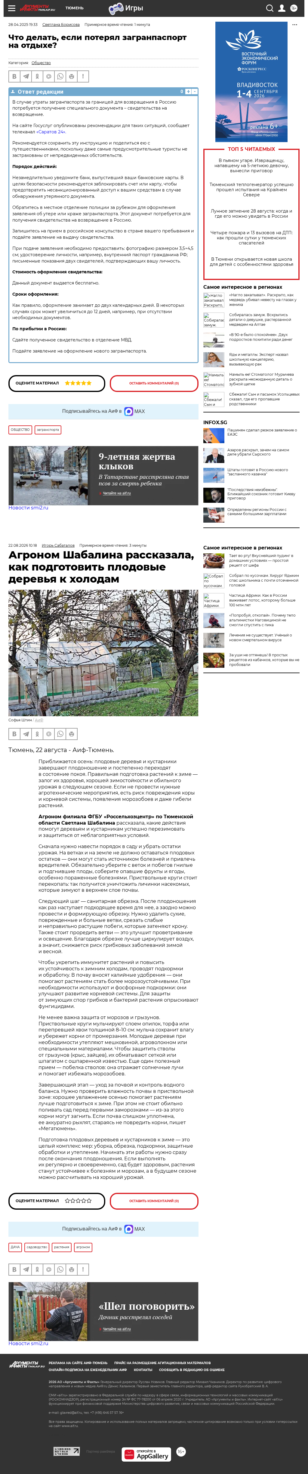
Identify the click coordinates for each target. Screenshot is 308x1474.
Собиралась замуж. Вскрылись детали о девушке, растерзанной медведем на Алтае (260, 320)
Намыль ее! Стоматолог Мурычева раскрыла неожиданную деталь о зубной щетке (261, 379)
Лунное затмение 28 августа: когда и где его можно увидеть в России (251, 214)
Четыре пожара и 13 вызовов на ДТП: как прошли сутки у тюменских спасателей (252, 238)
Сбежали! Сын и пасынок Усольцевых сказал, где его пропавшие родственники (264, 399)
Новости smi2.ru (28, 508)
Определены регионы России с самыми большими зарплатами (257, 512)
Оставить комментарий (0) (154, 383)
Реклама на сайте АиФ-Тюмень (78, 1363)
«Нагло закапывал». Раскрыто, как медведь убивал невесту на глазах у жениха (263, 300)
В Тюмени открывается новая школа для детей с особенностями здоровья (251, 262)
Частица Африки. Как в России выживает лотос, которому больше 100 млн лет (262, 600)
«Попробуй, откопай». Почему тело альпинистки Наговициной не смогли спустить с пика (262, 620)
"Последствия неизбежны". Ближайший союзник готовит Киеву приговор (261, 494)
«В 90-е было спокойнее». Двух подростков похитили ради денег (261, 337)
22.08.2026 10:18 (22, 545)
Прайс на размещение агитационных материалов (162, 1363)
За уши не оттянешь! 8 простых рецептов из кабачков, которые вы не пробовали (264, 660)
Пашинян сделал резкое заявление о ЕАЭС (262, 432)
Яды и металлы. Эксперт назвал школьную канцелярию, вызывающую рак (258, 359)
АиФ (39, 720)
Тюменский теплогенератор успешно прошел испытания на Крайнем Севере (252, 189)
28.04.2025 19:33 (23, 24)
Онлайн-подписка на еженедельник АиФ (88, 1370)
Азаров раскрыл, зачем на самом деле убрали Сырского (258, 452)
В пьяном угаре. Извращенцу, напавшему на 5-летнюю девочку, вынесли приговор (251, 165)
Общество (41, 63)
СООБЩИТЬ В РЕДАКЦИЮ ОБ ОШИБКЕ (192, 1370)
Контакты (143, 1370)
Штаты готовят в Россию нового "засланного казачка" (257, 472)
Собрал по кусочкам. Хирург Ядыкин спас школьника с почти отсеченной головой (264, 580)
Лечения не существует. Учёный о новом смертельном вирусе (260, 637)
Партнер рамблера (100, 1451)
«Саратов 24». (51, 132)
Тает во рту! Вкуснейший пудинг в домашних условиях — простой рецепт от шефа (261, 560)
